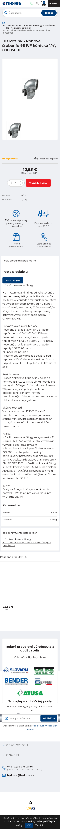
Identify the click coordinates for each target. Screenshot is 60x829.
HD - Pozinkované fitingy (18, 28)
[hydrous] (11, 3)
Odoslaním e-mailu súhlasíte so (30, 727)
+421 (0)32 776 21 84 (20, 766)
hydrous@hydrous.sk (20, 775)
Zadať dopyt (13, 280)
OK (29, 825)
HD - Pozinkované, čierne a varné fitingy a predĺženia (29, 25)
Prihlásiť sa (49, 718)
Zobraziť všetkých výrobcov (30, 657)
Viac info (39, 825)
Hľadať (49, 12)
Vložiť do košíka (38, 183)
